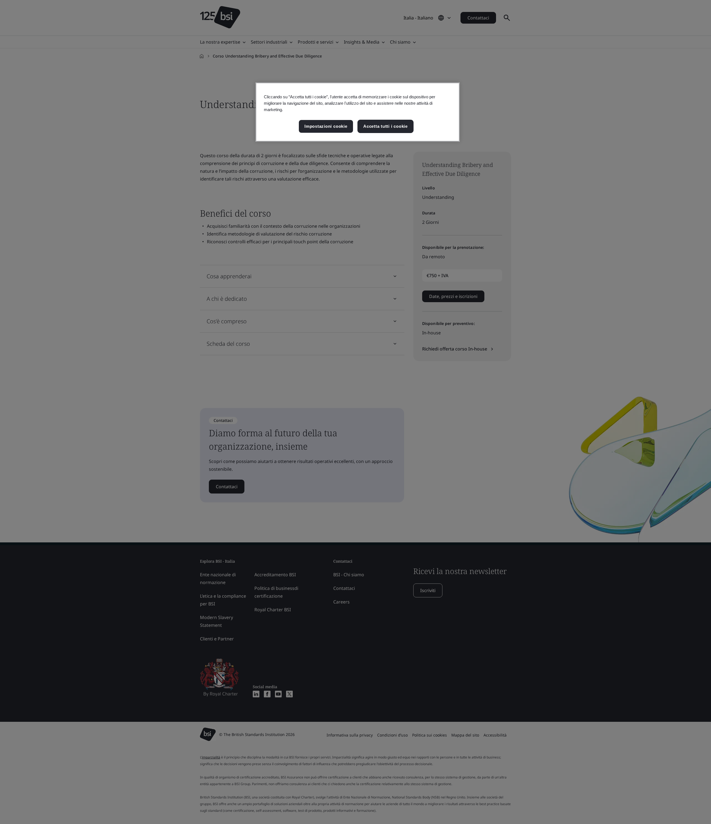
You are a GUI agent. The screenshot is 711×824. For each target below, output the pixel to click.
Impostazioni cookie (325, 126)
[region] (358, 112)
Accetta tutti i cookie (385, 126)
